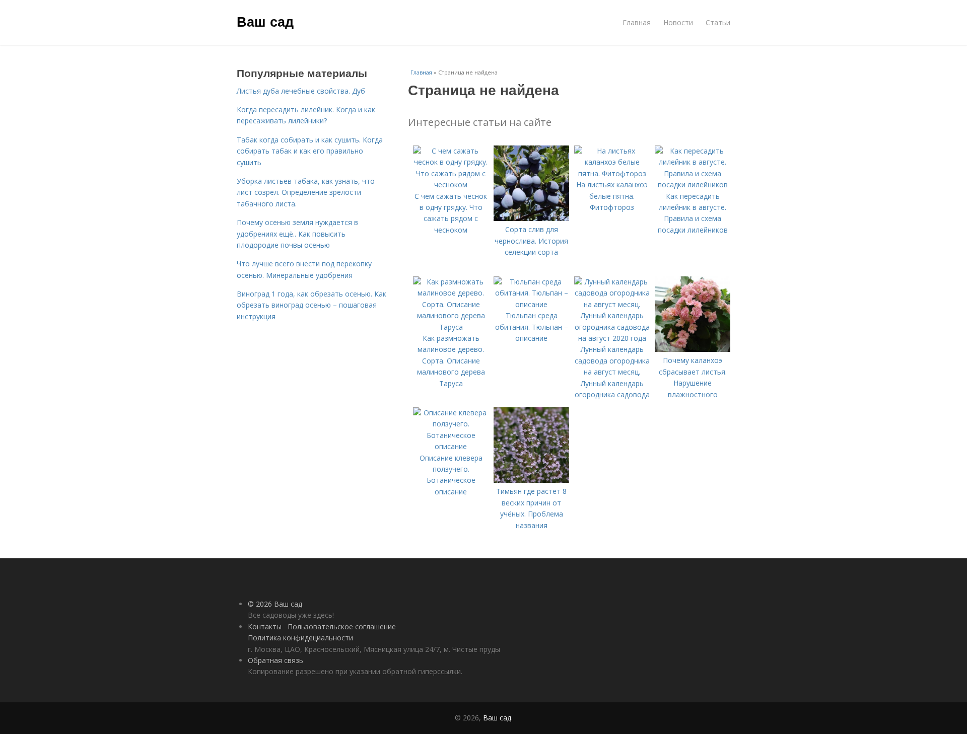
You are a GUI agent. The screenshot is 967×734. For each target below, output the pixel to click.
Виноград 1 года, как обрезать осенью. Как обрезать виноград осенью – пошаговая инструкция (311, 305)
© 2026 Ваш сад (275, 604)
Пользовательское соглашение (342, 626)
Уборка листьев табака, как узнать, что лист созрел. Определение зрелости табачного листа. (306, 192)
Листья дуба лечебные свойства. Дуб (301, 91)
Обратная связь (275, 660)
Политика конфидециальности (300, 637)
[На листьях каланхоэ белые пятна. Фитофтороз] (612, 173)
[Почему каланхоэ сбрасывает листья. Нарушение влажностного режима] (692, 349)
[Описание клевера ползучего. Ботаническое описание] (451, 446)
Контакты (265, 626)
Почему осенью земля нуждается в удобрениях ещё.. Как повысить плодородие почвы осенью (297, 233)
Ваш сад (265, 21)
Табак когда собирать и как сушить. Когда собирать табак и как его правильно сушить (310, 151)
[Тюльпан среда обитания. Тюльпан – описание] (531, 304)
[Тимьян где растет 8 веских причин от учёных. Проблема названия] (531, 480)
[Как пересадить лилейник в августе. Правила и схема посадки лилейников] (692, 184)
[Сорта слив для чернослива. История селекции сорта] (531, 218)
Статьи (718, 22)
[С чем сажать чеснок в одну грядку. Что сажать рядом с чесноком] (451, 184)
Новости (678, 22)
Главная (637, 22)
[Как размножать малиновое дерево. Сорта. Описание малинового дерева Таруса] (451, 327)
